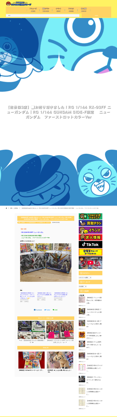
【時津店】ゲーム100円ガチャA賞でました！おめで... (94, 344)
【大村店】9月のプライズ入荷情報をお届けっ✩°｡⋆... (94, 368)
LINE (56, 310)
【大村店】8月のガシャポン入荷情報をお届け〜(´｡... (94, 391)
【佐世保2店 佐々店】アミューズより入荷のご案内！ (94, 323)
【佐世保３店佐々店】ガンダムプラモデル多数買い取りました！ (44, 294)
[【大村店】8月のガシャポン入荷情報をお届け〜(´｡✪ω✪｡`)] (82, 391)
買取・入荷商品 (21, 222)
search (96, 15)
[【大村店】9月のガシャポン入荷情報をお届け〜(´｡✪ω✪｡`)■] (82, 402)
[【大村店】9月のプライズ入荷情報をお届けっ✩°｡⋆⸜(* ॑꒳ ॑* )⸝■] (82, 367)
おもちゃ (48, 222)
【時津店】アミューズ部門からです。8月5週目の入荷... (94, 300)
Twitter (48, 310)
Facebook (38, 310)
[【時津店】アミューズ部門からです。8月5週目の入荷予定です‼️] (82, 299)
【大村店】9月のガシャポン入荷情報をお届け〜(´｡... (94, 403)
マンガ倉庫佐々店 (41, 222)
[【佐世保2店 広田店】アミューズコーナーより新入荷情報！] (82, 311)
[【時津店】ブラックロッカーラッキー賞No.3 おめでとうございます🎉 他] (82, 379)
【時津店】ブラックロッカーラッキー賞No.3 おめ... (94, 379)
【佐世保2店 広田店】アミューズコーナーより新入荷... (94, 312)
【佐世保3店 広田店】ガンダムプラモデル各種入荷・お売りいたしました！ (61, 294)
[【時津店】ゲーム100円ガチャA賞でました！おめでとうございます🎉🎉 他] (82, 344)
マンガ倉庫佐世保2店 (31, 222)
